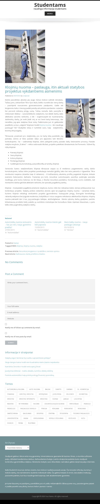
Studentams (50, 4)
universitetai (12, 418)
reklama (55, 409)
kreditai (10, 399)
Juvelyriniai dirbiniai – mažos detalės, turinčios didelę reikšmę (29, 371)
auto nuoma (34, 389)
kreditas (43, 399)
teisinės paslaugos (81, 413)
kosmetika (83, 394)
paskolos (11, 409)
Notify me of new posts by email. (18, 336)
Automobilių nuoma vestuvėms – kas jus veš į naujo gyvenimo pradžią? (18, 225)
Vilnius (10, 423)
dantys (58, 389)
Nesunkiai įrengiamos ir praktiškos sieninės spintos (39, 251)
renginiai (82, 409)
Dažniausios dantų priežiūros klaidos (30, 254)
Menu (50, 13)
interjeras (43, 394)
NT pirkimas (23, 404)
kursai (55, 399)
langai (66, 399)
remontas (68, 409)
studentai (64, 413)
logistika (78, 399)
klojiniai (20, 246)
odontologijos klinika (54, 404)
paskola (87, 404)
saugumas (27, 413)
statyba (39, 246)
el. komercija (83, 389)
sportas (40, 413)
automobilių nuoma (15, 389)
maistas (10, 404)
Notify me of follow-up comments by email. (22, 327)
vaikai (26, 418)
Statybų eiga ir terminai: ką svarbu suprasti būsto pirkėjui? (28, 358)
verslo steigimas (56, 418)
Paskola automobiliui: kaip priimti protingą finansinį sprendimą (29, 375)
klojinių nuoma (45, 125)
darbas (69, 389)
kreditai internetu (27, 399)
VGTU (83, 418)
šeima (20, 423)
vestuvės (72, 418)
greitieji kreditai (26, 394)
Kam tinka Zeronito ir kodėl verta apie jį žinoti (22, 366)
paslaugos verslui (28, 409)
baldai (47, 389)
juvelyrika (57, 394)
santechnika (12, 413)
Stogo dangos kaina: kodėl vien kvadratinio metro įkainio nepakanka (32, 362)
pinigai (44, 409)
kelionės (70, 394)
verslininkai (38, 418)
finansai (10, 394)
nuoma (36, 404)
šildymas (31, 423)
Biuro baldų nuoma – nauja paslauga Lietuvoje (75, 223)
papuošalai (74, 404)
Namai (16, 243)
